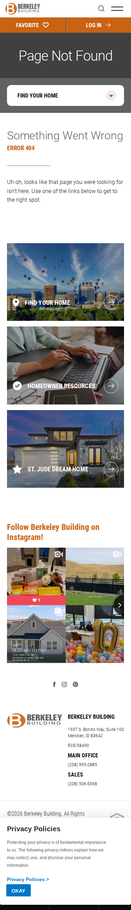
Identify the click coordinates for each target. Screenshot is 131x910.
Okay (18, 891)
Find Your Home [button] (37, 95)
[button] (101, 9)
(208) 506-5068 (82, 783)
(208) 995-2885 (82, 764)
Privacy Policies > (28, 879)
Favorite (27, 25)
